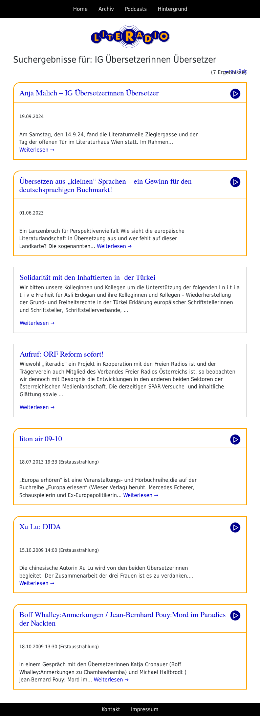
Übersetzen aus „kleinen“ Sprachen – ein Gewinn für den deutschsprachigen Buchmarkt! (105, 185)
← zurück (236, 71)
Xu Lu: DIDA (40, 526)
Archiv (106, 9)
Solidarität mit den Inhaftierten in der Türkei (87, 277)
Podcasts (136, 9)
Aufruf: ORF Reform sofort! (62, 354)
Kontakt (111, 709)
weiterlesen (34, 323)
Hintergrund (172, 9)
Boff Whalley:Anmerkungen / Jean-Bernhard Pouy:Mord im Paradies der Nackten (122, 618)
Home (80, 9)
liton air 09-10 (40, 438)
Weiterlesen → (36, 150)
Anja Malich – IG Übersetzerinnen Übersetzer (88, 92)
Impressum (144, 709)
